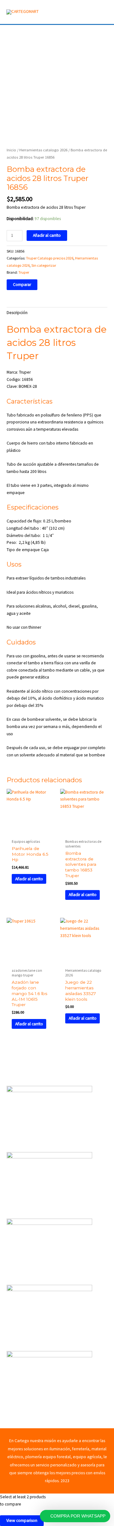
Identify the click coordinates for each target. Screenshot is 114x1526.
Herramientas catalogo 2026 (43, 150)
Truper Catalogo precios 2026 (49, 258)
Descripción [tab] (17, 312)
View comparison (21, 1520)
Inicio (11, 150)
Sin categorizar (43, 265)
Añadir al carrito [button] (29, 879)
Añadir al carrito (47, 235)
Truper (23, 272)
